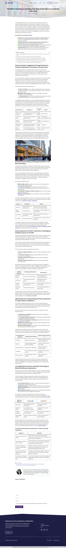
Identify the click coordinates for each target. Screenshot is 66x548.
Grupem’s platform (42, 425)
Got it (50, 547)
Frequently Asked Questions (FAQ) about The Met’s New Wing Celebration (30, 62)
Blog (45, 2)
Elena (36, 13)
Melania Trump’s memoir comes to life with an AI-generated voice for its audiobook (30, 464)
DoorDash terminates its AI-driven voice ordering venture (26, 465)
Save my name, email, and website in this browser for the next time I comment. (31, 503)
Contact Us (9, 532)
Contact (50, 2)
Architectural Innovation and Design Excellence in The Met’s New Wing (28, 56)
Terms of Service (56, 540)
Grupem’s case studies (32, 295)
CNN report (34, 200)
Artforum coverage (26, 200)
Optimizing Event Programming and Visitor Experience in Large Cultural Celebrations (31, 59)
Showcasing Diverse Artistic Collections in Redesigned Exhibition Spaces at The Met (30, 58)
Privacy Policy (49, 540)
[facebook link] (47, 530)
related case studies (46, 397)
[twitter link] (44, 530)
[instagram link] (41, 530)
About (40, 2)
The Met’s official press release (34, 226)
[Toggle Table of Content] (49, 52)
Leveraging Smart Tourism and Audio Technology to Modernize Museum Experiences (31, 60)
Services (35, 2)
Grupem (10, 3)
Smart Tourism (18, 462)
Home (31, 2)
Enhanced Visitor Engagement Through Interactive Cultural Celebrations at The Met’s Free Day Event (32, 54)
